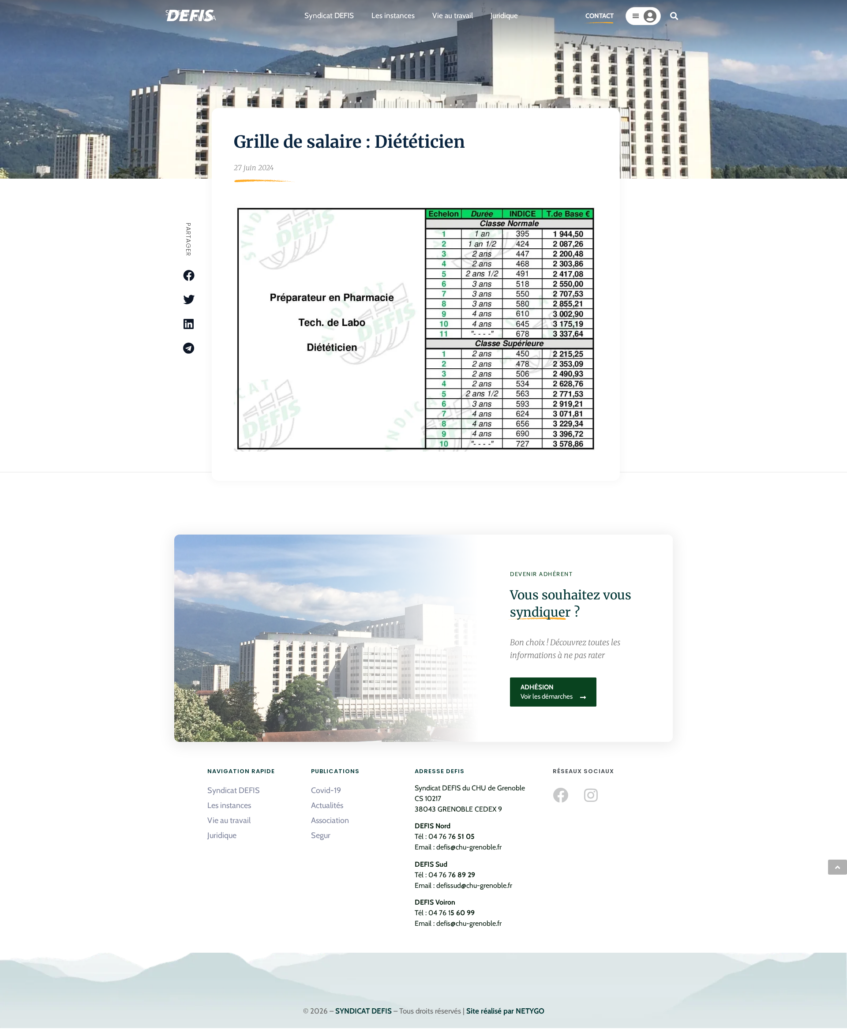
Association (330, 820)
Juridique (221, 835)
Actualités (327, 805)
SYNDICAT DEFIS (363, 1011)
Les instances (229, 805)
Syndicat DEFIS (233, 790)
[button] (674, 16)
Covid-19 (326, 790)
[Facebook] (560, 795)
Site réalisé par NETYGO (505, 1011)
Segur (320, 835)
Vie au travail (229, 820)
